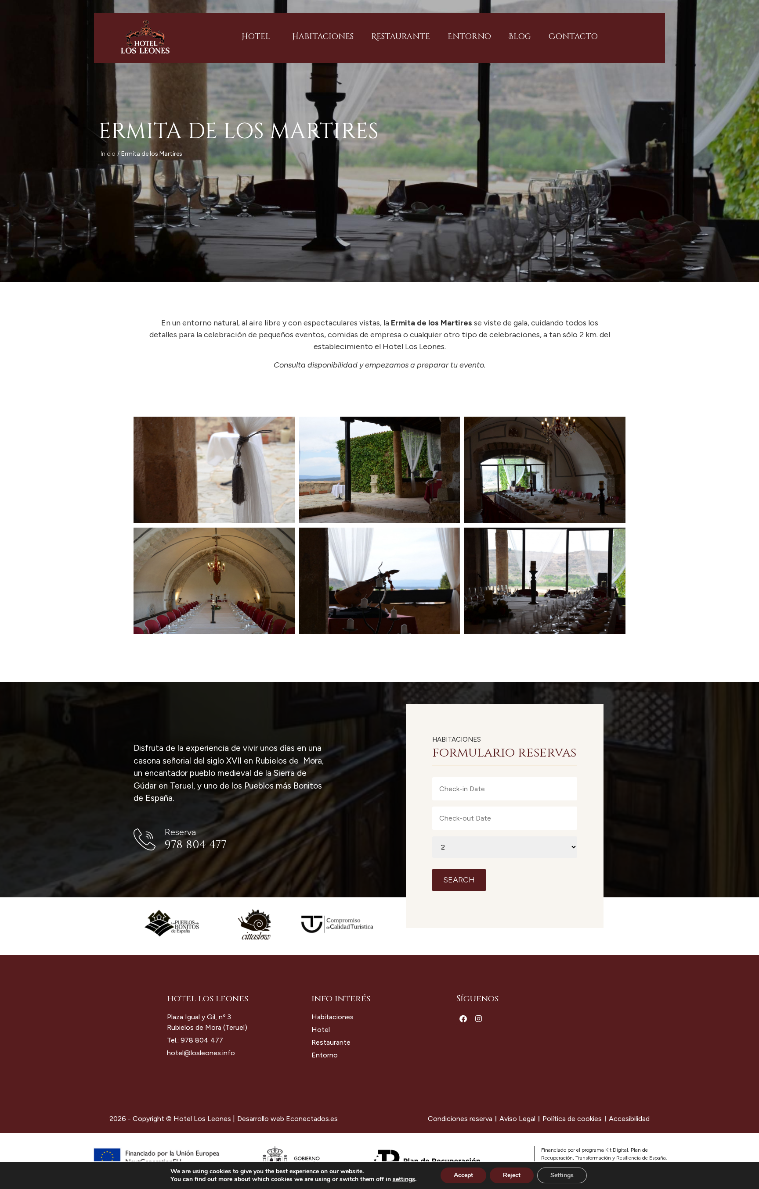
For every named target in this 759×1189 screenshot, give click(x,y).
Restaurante (400, 36)
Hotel (256, 36)
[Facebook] (463, 1018)
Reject (511, 1175)
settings (404, 1179)
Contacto (573, 36)
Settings (562, 1175)
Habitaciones (323, 36)
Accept (463, 1175)
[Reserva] (144, 839)
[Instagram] (478, 1018)
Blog (520, 36)
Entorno (469, 36)
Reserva (180, 832)
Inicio (108, 153)
